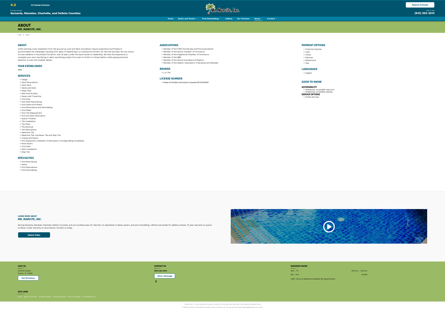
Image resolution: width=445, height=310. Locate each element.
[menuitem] (170, 19)
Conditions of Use (219, 304)
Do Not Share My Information (204, 304)
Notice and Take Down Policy (234, 304)
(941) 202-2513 (424, 13)
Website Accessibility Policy (252, 304)
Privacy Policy (188, 304)
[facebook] (156, 282)
